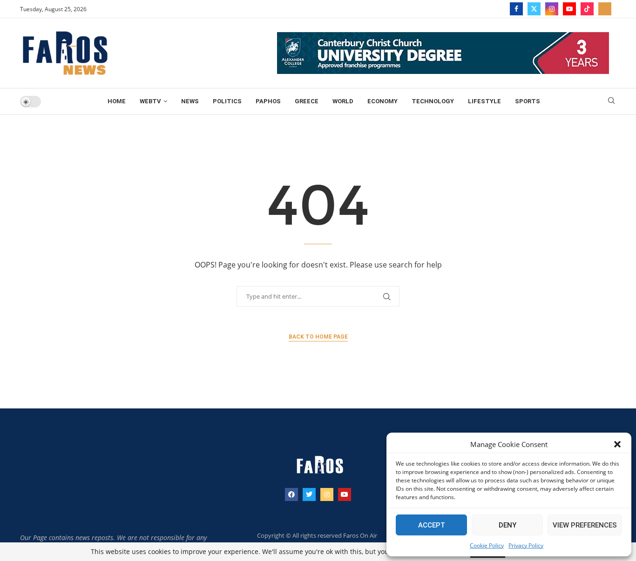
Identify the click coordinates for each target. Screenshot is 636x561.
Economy (382, 101)
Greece (306, 101)
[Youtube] (569, 8)
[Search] (611, 101)
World (342, 101)
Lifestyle (484, 101)
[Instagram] (551, 8)
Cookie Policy (487, 545)
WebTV (150, 101)
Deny (507, 525)
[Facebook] (516, 8)
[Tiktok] (587, 8)
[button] (617, 444)
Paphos (268, 101)
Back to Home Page (318, 337)
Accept (431, 525)
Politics (227, 101)
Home (117, 101)
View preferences (585, 525)
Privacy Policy (525, 545)
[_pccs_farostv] (604, 8)
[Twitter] (534, 8)
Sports (527, 101)
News (190, 101)
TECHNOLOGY (433, 101)
